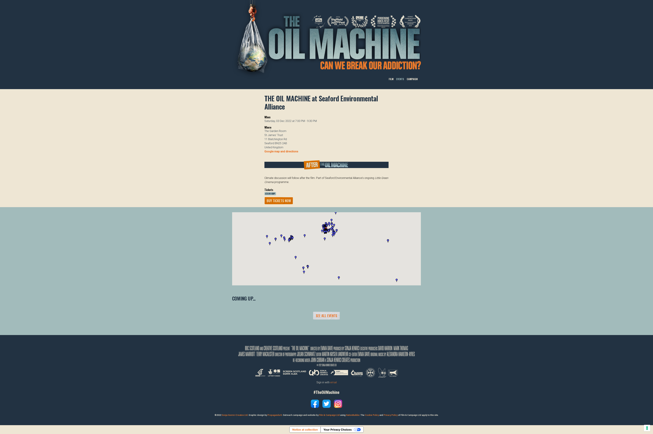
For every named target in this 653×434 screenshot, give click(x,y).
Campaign (412, 79)
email (333, 382)
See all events (326, 315)
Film (391, 79)
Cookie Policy (372, 415)
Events (400, 79)
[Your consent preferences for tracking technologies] (647, 428)
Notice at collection (305, 429)
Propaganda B (274, 415)
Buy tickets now (279, 200)
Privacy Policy (391, 415)
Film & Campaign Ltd (329, 415)
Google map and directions (281, 151)
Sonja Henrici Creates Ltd (235, 415)
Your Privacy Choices (337, 429)
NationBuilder (352, 415)
